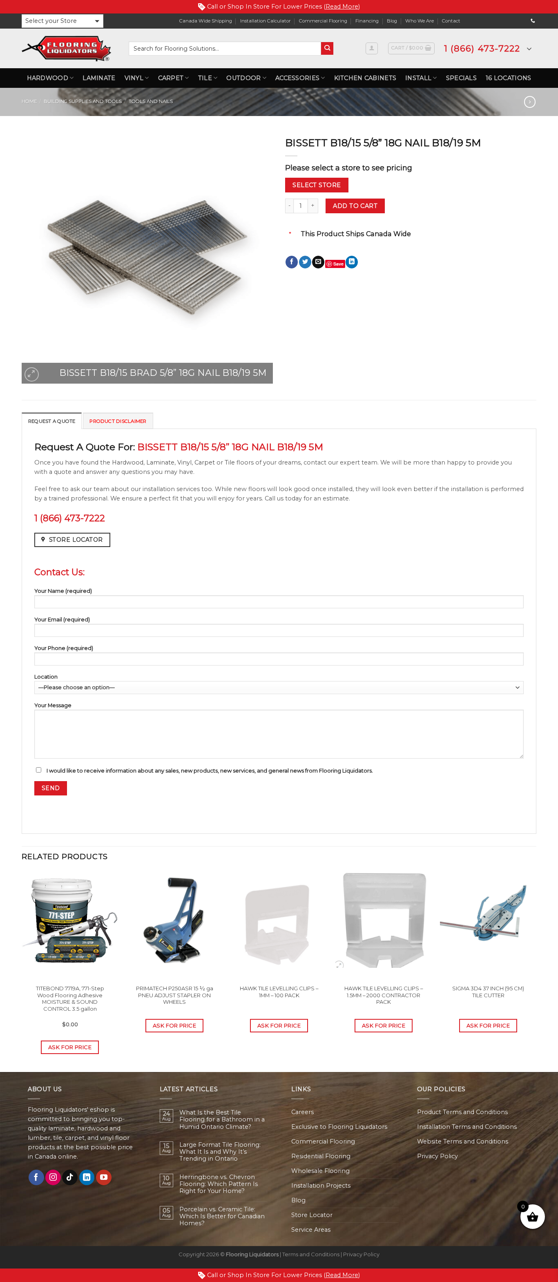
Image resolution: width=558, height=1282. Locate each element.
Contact (451, 21)
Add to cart (355, 206)
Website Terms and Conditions (462, 1141)
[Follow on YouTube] (104, 1177)
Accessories (297, 78)
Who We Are (419, 21)
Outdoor (243, 78)
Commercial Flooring (323, 21)
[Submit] (327, 48)
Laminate (99, 78)
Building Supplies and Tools (83, 101)
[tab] (52, 421)
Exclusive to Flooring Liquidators (339, 1126)
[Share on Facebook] (292, 262)
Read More (342, 6)
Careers (302, 1112)
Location (46, 676)
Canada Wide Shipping (205, 21)
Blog (392, 21)
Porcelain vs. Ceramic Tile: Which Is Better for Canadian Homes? (222, 1216)
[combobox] (225, 48)
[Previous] (22, 971)
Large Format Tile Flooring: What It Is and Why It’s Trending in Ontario (220, 1152)
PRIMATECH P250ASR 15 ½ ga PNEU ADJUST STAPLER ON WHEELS (174, 995)
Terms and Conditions (310, 1254)
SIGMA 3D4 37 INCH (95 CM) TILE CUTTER (488, 991)
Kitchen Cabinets (365, 78)
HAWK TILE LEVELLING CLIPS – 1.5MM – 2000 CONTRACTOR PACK (383, 995)
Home (29, 101)
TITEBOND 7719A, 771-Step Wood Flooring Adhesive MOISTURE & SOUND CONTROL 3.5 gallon (70, 998)
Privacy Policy (437, 1156)
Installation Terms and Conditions (467, 1126)
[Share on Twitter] (305, 262)
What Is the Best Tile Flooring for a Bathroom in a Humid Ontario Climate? (222, 1119)
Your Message (52, 705)
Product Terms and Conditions (462, 1112)
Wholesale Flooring (320, 1171)
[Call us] (533, 20)
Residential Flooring (320, 1156)
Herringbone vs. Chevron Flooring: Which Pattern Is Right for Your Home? (218, 1184)
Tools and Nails (151, 101)
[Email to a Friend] (318, 262)
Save (338, 264)
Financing (367, 21)
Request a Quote (51, 421)
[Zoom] (32, 374)
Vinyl (134, 78)
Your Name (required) (63, 590)
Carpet (171, 78)
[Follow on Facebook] (36, 1177)
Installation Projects (320, 1185)
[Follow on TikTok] (70, 1177)
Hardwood (47, 78)
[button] (62, 21)
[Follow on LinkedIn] (87, 1177)
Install (418, 78)
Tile (205, 78)
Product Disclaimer (117, 421)
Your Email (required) (62, 619)
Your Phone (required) (63, 648)
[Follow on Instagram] (53, 1177)
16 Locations (508, 78)
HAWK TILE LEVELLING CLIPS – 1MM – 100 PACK (279, 991)
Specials (461, 78)
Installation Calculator (265, 21)
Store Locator (312, 1215)
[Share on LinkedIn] (352, 262)
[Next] (536, 971)
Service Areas (310, 1229)
